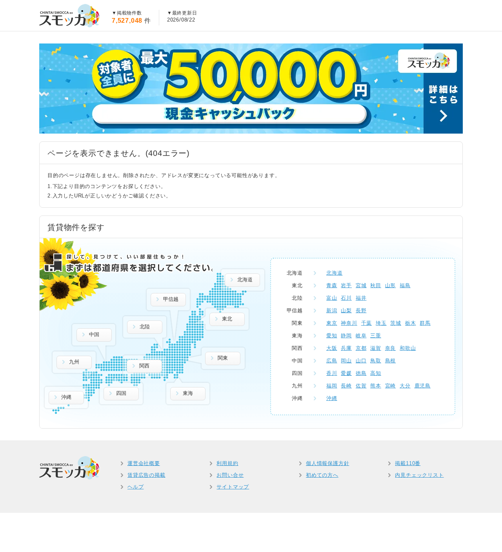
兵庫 (346, 348)
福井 (361, 298)
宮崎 (390, 386)
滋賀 (375, 348)
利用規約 (227, 463)
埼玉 (381, 323)
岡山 (346, 361)
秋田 (375, 285)
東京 (331, 323)
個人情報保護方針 (327, 463)
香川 (331, 373)
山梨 (346, 310)
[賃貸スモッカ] (69, 15)
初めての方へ (322, 475)
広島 (331, 361)
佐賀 (361, 386)
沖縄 (331, 398)
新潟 (331, 310)
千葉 (366, 323)
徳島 (361, 373)
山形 (390, 285)
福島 (405, 285)
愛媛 (346, 373)
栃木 (410, 323)
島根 (390, 361)
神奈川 (349, 323)
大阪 (331, 348)
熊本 (375, 386)
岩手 (346, 285)
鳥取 (375, 361)
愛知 (331, 335)
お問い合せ (230, 475)
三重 (375, 335)
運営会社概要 (143, 463)
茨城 (395, 323)
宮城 (361, 285)
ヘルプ (135, 487)
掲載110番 (407, 463)
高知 (375, 373)
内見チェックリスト (419, 475)
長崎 (346, 386)
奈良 (390, 348)
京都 (361, 348)
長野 (361, 310)
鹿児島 (423, 386)
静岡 (346, 335)
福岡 (331, 386)
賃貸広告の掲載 (146, 475)
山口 (361, 361)
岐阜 (361, 335)
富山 (331, 298)
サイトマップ (232, 487)
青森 (331, 285)
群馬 (425, 323)
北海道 (334, 273)
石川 (346, 298)
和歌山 (408, 348)
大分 (405, 386)
